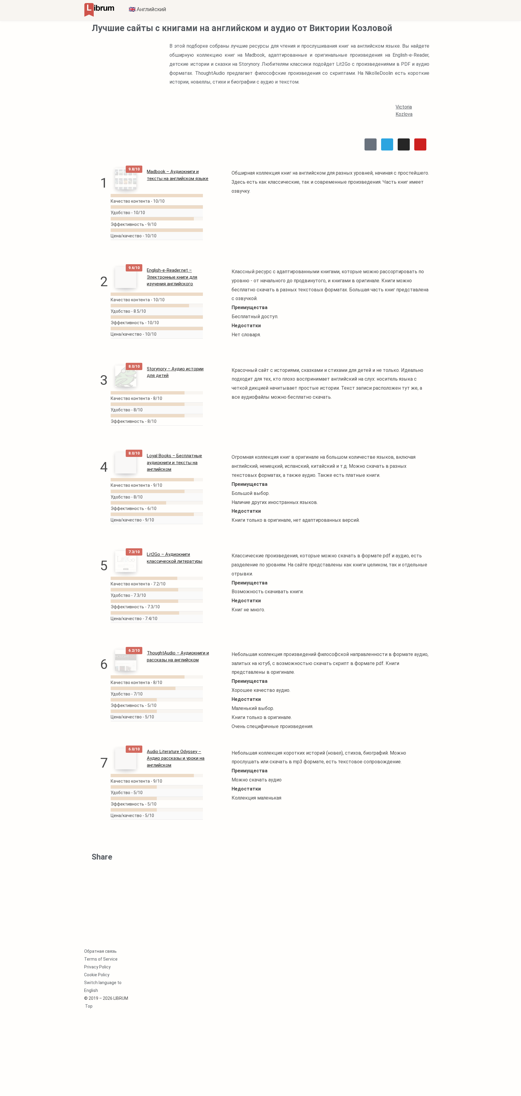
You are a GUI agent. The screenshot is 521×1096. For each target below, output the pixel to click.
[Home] (371, 144)
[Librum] (99, 9)
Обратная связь (100, 951)
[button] (103, 869)
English (91, 990)
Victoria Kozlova (404, 110)
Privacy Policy (97, 967)
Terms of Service (101, 959)
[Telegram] (387, 144)
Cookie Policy (96, 974)
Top (88, 1006)
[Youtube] (420, 144)
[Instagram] (404, 144)
